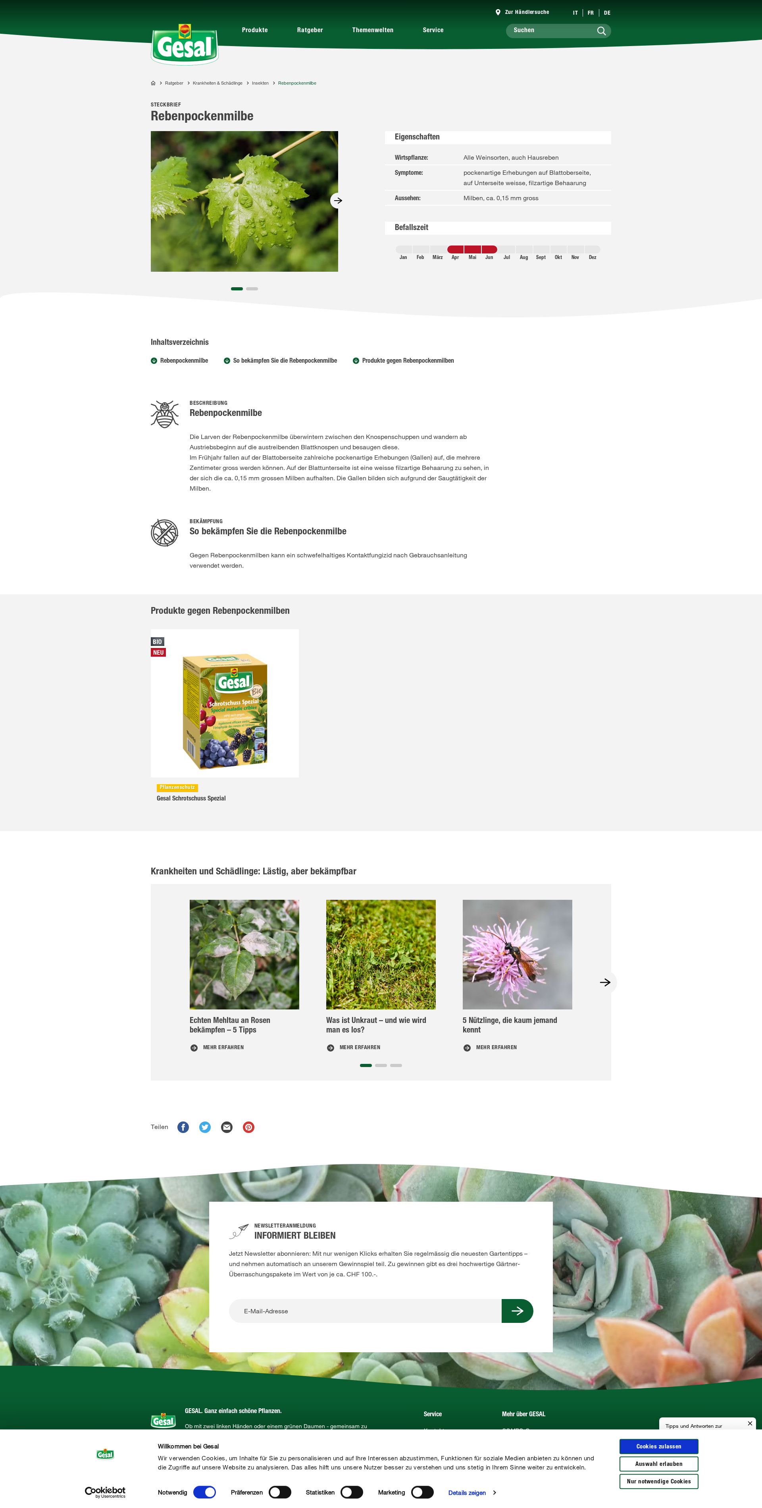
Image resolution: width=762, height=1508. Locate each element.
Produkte (255, 31)
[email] (227, 1127)
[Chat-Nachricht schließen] (750, 1424)
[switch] (280, 1492)
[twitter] (205, 1127)
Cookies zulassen (659, 1447)
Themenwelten (373, 31)
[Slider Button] (338, 201)
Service (433, 31)
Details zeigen (467, 1492)
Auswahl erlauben (659, 1464)
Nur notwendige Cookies (659, 1482)
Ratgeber (310, 31)
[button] (237, 288)
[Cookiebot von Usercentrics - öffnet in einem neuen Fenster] (105, 1492)
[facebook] (183, 1127)
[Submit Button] (517, 1311)
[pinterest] (249, 1127)
